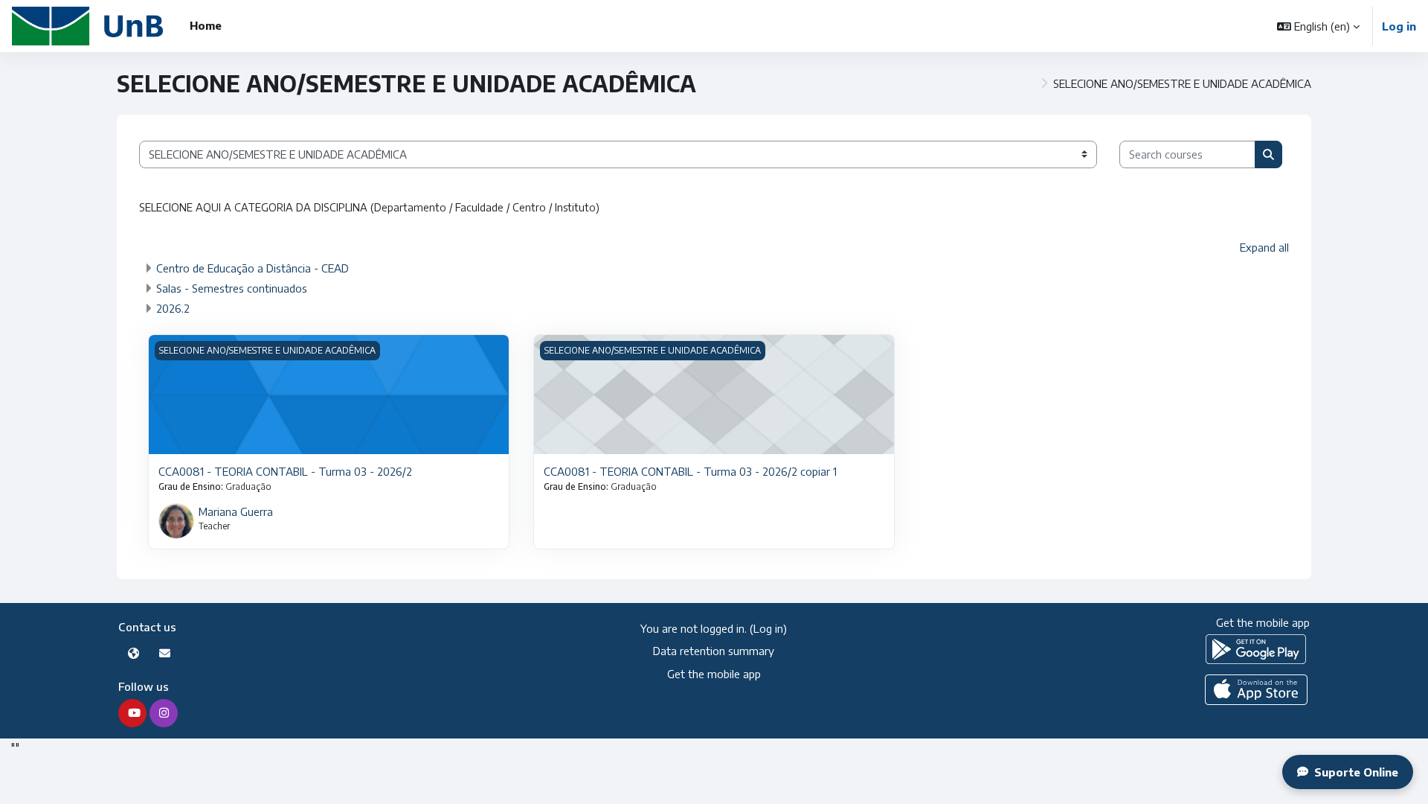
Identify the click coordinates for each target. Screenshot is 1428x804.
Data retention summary (713, 650)
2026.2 (173, 308)
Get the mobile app (714, 673)
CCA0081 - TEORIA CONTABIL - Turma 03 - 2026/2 (285, 471)
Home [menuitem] (206, 25)
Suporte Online (1356, 772)
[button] (1318, 26)
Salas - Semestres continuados (231, 288)
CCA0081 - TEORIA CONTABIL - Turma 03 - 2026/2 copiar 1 (690, 471)
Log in (1399, 26)
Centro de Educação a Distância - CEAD (252, 268)
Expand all (1264, 247)
